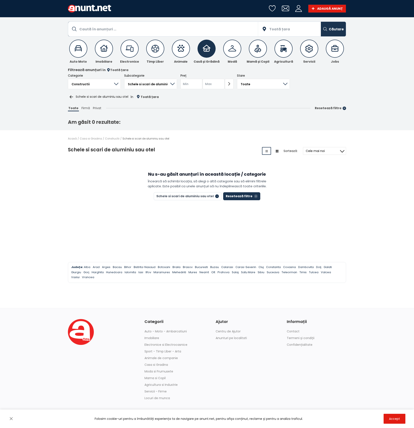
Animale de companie (161, 358)
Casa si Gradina (91, 138)
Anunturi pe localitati (231, 338)
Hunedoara (114, 272)
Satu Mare (248, 272)
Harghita (98, 272)
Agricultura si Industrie (161, 385)
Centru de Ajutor (228, 331)
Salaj (235, 272)
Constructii (112, 138)
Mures (192, 272)
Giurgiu (76, 272)
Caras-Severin (245, 267)
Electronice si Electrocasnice (165, 345)
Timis (303, 272)
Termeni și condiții (300, 338)
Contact (293, 331)
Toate (73, 108)
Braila (176, 267)
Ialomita (130, 272)
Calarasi (227, 267)
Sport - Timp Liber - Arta (162, 351)
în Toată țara (115, 70)
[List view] (266, 151)
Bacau (117, 267)
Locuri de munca (157, 398)
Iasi (140, 272)
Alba (87, 267)
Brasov (188, 267)
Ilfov (148, 272)
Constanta (273, 267)
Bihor (127, 267)
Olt (213, 272)
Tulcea (313, 272)
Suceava (273, 272)
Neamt (204, 272)
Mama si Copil (155, 378)
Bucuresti (201, 267)
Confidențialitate (299, 345)
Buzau (214, 267)
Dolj (318, 267)
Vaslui (75, 277)
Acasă (72, 138)
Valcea (326, 272)
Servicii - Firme (155, 391)
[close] (11, 418)
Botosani (164, 267)
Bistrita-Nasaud (144, 267)
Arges (106, 267)
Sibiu (261, 272)
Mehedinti (179, 272)
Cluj (261, 267)
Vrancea (88, 277)
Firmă (86, 108)
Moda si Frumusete (158, 371)
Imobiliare (151, 338)
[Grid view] (277, 151)
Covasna (289, 267)
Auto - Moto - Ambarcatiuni (165, 331)
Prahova (223, 272)
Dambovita (306, 267)
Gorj (86, 272)
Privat (97, 108)
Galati (328, 267)
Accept (394, 419)
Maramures (162, 272)
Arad (96, 267)
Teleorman (289, 272)
